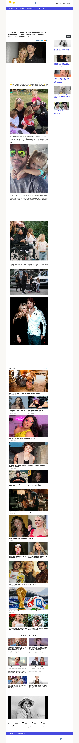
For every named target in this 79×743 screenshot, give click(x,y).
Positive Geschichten (30, 8)
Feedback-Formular (66, 3)
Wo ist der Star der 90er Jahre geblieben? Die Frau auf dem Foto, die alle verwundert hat (62, 112)
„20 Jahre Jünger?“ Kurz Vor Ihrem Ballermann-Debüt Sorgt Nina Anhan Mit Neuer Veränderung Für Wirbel (62, 65)
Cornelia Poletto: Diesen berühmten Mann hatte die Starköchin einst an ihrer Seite (38, 687)
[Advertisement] (39, 20)
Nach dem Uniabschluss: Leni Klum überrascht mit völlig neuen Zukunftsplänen (17, 687)
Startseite (11, 8)
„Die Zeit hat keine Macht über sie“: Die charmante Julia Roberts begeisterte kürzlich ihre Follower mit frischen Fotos (62, 49)
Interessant (22, 8)
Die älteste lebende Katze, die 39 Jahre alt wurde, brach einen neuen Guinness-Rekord (62, 96)
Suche (55, 34)
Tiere (16, 8)
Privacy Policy (58, 3)
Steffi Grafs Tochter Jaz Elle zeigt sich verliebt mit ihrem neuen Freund (38, 667)
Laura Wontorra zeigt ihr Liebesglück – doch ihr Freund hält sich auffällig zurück (17, 668)
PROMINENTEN (40, 8)
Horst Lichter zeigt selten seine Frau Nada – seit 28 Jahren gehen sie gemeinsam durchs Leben (17, 648)
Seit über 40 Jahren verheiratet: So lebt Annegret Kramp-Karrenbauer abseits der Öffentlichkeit (38, 648)
